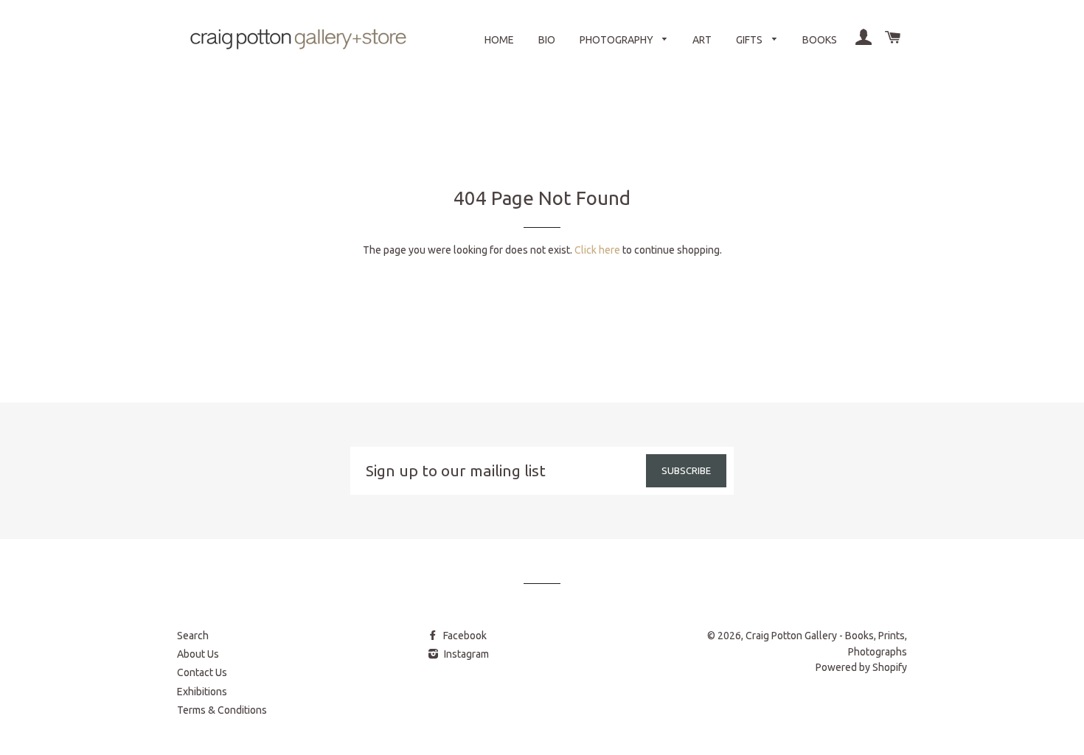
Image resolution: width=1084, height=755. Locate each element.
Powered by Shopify (861, 667)
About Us (198, 654)
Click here (597, 250)
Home (499, 40)
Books (819, 40)
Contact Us (202, 672)
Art (702, 40)
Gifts (750, 40)
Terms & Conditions (222, 710)
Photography (618, 40)
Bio (546, 40)
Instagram (465, 654)
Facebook (464, 635)
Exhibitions (202, 691)
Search (193, 635)
